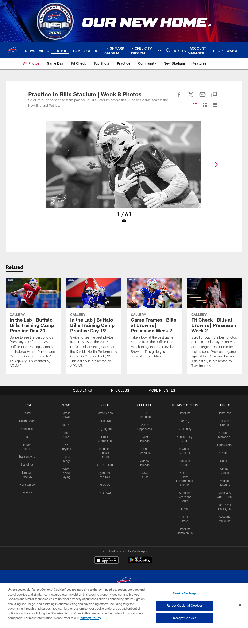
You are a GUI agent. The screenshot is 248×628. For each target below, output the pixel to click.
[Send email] (202, 97)
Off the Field (105, 464)
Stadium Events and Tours (184, 497)
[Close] (240, 605)
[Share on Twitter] (191, 97)
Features (66, 424)
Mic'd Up (105, 484)
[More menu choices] (160, 50)
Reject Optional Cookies (185, 605)
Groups (224, 452)
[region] (124, 605)
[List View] (215, 106)
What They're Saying (65, 473)
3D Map (184, 508)
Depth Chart (27, 420)
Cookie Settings (185, 593)
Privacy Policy (90, 618)
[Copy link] (214, 95)
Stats (26, 436)
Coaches (27, 428)
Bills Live (105, 420)
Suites (224, 460)
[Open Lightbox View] (124, 175)
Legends (27, 492)
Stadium (184, 413)
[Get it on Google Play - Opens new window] (139, 562)
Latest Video (105, 413)
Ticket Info (224, 413)
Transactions (27, 456)
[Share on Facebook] (179, 97)
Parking (184, 420)
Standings (27, 464)
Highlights (105, 428)
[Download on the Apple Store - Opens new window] (106, 560)
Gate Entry (184, 428)
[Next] (216, 165)
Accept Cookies (184, 618)
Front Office (27, 484)
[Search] (168, 50)
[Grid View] (205, 106)
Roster (27, 413)
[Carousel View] (195, 106)
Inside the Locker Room (105, 453)
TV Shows (105, 492)
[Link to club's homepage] (12, 50)
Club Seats (224, 444)
